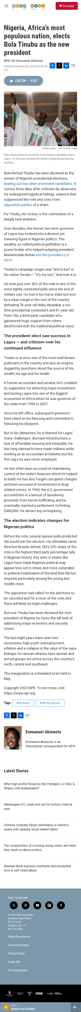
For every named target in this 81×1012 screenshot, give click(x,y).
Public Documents (19, 936)
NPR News (23, 703)
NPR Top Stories (50, 703)
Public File (14, 962)
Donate (68, 6)
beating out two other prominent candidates (38, 184)
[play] (6, 1007)
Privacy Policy (16, 953)
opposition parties (18, 205)
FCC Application (17, 970)
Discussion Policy (18, 945)
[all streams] (76, 1007)
